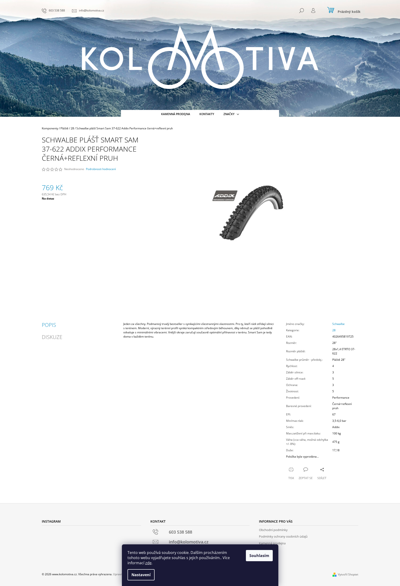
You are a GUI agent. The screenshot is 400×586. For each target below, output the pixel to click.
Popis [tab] (49, 325)
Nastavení (141, 574)
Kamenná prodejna (272, 543)
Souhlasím (259, 555)
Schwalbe (338, 324)
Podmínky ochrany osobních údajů (283, 536)
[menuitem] (175, 114)
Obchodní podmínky (273, 530)
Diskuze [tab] (52, 337)
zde (148, 562)
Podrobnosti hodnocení (101, 169)
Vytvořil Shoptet (348, 574)
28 (334, 330)
